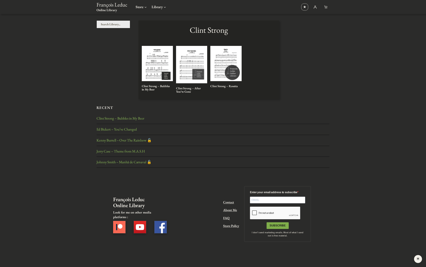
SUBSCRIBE (278, 225)
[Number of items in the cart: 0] (325, 7)
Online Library (107, 10)
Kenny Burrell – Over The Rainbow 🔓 (124, 140)
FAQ (226, 218)
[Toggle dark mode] (418, 259)
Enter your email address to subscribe (273, 192)
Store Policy (231, 226)
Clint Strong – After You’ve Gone (188, 90)
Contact (228, 202)
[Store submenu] (145, 7)
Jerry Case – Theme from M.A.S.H (121, 151)
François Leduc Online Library (129, 202)
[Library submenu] (165, 7)
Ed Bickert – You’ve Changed (117, 129)
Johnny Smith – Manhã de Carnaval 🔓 (124, 162)
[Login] (315, 7)
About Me (230, 210)
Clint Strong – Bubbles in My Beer (156, 87)
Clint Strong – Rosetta (224, 86)
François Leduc (112, 4)
